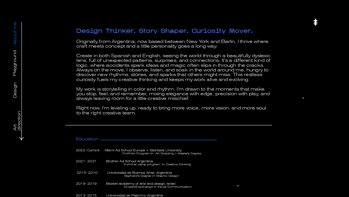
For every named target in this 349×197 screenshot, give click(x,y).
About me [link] (15, 33)
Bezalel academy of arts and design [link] (135, 183)
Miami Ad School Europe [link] (125, 150)
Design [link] (15, 90)
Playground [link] (15, 63)
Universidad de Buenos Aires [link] (130, 172)
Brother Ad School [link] (121, 161)
